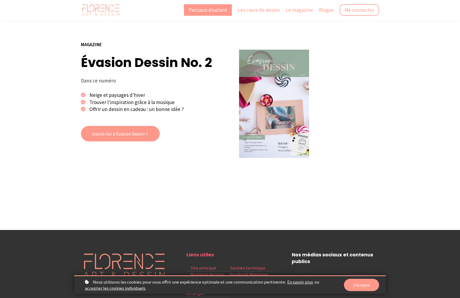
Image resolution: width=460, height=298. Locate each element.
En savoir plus (300, 282)
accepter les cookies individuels (115, 288)
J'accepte (361, 285)
